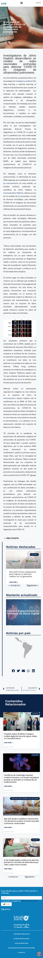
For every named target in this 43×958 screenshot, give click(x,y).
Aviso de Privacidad (21, 943)
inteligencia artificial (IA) (26, 81)
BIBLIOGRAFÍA (12, 538)
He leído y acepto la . (20, 901)
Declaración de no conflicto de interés (21, 948)
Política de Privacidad (29, 901)
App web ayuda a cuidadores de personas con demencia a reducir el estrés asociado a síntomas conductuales (21, 821)
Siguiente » (33, 585)
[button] (21, 3)
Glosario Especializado (21, 938)
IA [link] (19, 196)
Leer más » (13, 582)
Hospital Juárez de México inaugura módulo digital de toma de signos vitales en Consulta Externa (20, 736)
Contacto (21, 952)
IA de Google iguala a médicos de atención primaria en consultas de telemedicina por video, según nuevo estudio (21, 862)
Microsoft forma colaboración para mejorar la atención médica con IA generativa (22, 574)
